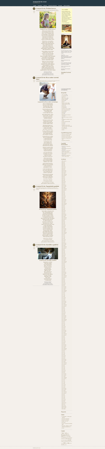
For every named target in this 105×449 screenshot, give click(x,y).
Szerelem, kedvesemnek (65, 121)
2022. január (63, 227)
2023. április (63, 209)
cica (66, 436)
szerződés (53, 10)
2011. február (63, 385)
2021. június (63, 235)
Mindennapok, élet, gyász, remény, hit (42, 80)
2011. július (63, 379)
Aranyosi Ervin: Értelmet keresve (46, 8)
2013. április (63, 354)
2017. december (64, 286)
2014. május (63, 338)
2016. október (64, 303)
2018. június (63, 279)
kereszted (37, 188)
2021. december (64, 228)
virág (69, 443)
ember (69, 436)
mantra (63, 113)
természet (62, 443)
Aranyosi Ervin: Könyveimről (52, 5)
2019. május (63, 266)
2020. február (63, 255)
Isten (44, 81)
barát (69, 435)
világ (57, 188)
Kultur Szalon (63, 422)
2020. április (63, 252)
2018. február (63, 284)
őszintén (48, 10)
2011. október (64, 376)
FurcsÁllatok (63, 107)
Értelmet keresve (38, 10)
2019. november (64, 258)
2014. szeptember (64, 333)
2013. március (64, 355)
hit (67, 437)
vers (54, 10)
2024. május (63, 193)
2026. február (63, 168)
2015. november (64, 316)
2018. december (64, 272)
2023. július (63, 205)
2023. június (63, 206)
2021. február (63, 240)
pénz (71, 438)
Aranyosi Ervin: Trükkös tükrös (66, 135)
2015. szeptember (64, 319)
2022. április (63, 223)
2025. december (64, 170)
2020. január (63, 256)
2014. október (64, 332)
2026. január (63, 169)
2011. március (64, 384)
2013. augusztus (64, 349)
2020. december (64, 243)
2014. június (63, 337)
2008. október (64, 408)
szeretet (48, 188)
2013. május (63, 353)
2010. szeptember (64, 391)
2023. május (63, 208)
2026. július (63, 162)
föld (58, 80)
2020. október (64, 245)
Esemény (63, 105)
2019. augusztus (64, 262)
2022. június (63, 221)
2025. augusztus (64, 175)
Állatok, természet (64, 98)
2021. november (64, 229)
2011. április (63, 383)
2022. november (64, 215)
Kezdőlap (34, 5)
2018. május (63, 280)
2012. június (63, 366)
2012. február (63, 371)
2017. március (64, 297)
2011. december (64, 373)
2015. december (64, 315)
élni (57, 80)
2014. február (63, 342)
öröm (46, 188)
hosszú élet (41, 10)
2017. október (64, 289)
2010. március (64, 399)
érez (52, 187)
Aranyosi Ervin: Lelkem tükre (66, 140)
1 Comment (53, 81)
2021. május (63, 237)
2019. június (63, 264)
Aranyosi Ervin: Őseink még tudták (66, 134)
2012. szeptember (64, 362)
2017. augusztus (64, 291)
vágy (70, 443)
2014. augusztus (64, 335)
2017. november (64, 287)
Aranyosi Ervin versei (39, 2)
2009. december (64, 402)
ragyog (62, 440)
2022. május (63, 222)
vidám (66, 443)
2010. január (63, 401)
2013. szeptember (64, 348)
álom (61, 444)
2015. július (63, 321)
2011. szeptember (64, 377)
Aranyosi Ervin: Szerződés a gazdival (47, 245)
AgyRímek (63, 96)
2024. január (63, 198)
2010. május (63, 396)
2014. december (64, 330)
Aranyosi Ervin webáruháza (65, 418)
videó (62, 129)
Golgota (54, 187)
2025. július (63, 176)
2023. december (64, 199)
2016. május (63, 309)
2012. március (64, 370)
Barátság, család (64, 99)
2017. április (63, 296)
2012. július (63, 365)
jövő (61, 438)
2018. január (63, 285)
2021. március (64, 239)
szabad (65, 440)
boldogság (65, 436)
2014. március (64, 341)
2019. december (64, 257)
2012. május (63, 367)
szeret (67, 440)
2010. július (63, 394)
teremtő (52, 188)
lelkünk (43, 10)
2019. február (63, 269)
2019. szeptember (64, 261)
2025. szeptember (64, 174)
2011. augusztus (64, 378)
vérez (55, 188)
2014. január (63, 343)
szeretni (50, 10)
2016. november (64, 302)
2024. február (63, 197)
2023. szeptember (64, 203)
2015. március (64, 326)
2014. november (64, 331)
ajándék (68, 433)
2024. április (63, 194)
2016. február (63, 313)
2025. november (64, 171)
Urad (54, 188)
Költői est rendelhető (67, 5)
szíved (68, 441)
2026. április (63, 165)
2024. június (63, 192)
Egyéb (63, 101)
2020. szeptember (64, 246)
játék (46, 81)
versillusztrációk (64, 128)
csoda (67, 436)
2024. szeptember (64, 188)
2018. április (63, 281)
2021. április (63, 238)
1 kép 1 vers (63, 94)
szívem (69, 441)
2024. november (64, 186)
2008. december (64, 406)
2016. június (63, 308)
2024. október (64, 187)
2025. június (63, 177)
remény (63, 440)
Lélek (66, 438)
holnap (68, 437)
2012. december (64, 359)
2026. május (63, 164)
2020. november (64, 244)
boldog (62, 436)
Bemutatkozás (40, 5)
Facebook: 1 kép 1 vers (65, 421)
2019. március (64, 268)
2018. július (63, 278)
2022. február (63, 226)
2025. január (63, 183)
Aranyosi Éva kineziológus (65, 419)
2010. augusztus (64, 393)
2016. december (64, 301)
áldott (49, 80)
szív (66, 441)
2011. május (63, 382)
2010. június (63, 395)
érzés (64, 444)
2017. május (63, 295)
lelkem (64, 438)
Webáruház (45, 5)
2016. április (63, 310)
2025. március (64, 181)
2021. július (63, 234)
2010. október (64, 390)
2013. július (63, 350)
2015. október (64, 318)
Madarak (63, 112)
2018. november (64, 273)
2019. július (63, 263)
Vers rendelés (64, 127)
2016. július (63, 307)
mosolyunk (46, 10)
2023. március (64, 210)
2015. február (63, 327)
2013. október (64, 347)
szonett (63, 123)
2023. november (64, 200)
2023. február (63, 211)
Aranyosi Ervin (51, 80)
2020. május (63, 251)
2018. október (64, 274)
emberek (62, 437)
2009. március (64, 405)
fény (63, 437)
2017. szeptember (64, 290)
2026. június (63, 163)
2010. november (64, 389)
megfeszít (42, 188)
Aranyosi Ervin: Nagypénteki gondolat (47, 186)
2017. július (63, 292)
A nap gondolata (64, 95)
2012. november (64, 360)
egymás (54, 80)
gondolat (56, 187)
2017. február (63, 298)
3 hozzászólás (57, 10)
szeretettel (62, 441)
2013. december (64, 344)
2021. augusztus (64, 233)
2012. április (63, 368)
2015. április (63, 325)
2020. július (63, 249)
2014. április (63, 339)
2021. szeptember (64, 232)
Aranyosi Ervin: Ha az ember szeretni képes (47, 78)
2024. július (63, 191)
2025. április (63, 180)
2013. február (63, 356)
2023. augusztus (64, 204)
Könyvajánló (63, 111)
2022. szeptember (64, 217)
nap (70, 438)
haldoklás (43, 81)
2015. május (63, 324)
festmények (63, 106)
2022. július (63, 220)
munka (47, 81)
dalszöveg (63, 100)
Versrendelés (60, 5)
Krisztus (39, 188)
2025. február (63, 182)
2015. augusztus (64, 320)
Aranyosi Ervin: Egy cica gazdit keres (67, 136)
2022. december (64, 214)
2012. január (63, 372)
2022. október (64, 216)
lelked (63, 438)
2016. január (63, 314)
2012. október (64, 361)
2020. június (63, 250)
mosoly (68, 438)
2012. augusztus (64, 364)
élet (63, 444)
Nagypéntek (44, 188)
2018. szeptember (64, 275)
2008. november (64, 407)
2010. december (64, 388)
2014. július (63, 336)
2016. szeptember (64, 304)
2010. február (63, 400)
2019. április (63, 267)
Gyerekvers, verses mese (65, 108)
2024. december (64, 185)
